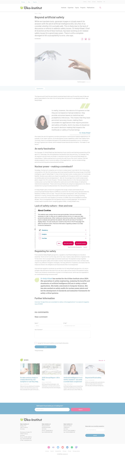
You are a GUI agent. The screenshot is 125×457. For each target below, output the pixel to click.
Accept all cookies (81, 243)
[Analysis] (40, 234)
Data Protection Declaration (75, 247)
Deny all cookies (68, 243)
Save (59, 243)
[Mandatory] (40, 230)
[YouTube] (40, 238)
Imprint (85, 247)
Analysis (44, 234)
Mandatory (45, 230)
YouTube (44, 238)
